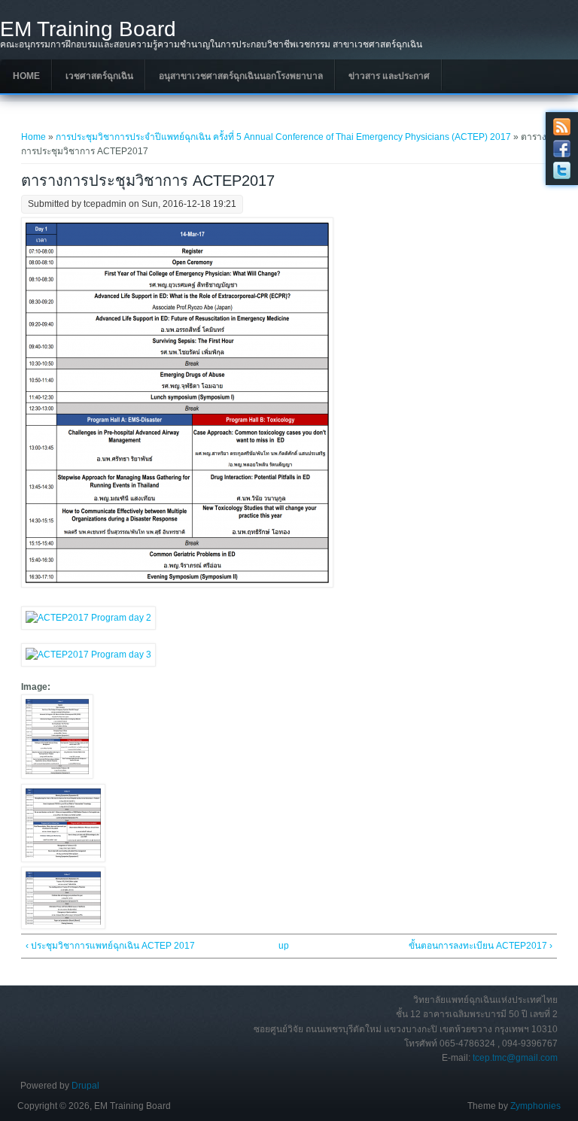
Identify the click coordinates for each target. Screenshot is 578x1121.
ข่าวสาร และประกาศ (389, 76)
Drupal (85, 1085)
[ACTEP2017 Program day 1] (57, 775)
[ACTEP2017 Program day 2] (63, 859)
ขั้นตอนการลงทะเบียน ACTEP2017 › (480, 945)
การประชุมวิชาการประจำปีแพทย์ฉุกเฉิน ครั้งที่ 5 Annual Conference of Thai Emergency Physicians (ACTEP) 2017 (283, 137)
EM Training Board (88, 29)
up (283, 945)
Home (26, 76)
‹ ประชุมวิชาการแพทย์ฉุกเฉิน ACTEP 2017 (110, 945)
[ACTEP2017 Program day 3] (63, 926)
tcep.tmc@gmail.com (515, 1058)
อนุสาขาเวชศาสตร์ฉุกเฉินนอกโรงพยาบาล (241, 76)
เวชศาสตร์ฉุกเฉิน (99, 76)
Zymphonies (535, 1106)
